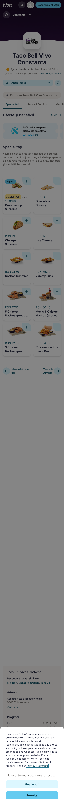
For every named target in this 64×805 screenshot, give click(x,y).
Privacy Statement (37, 765)
